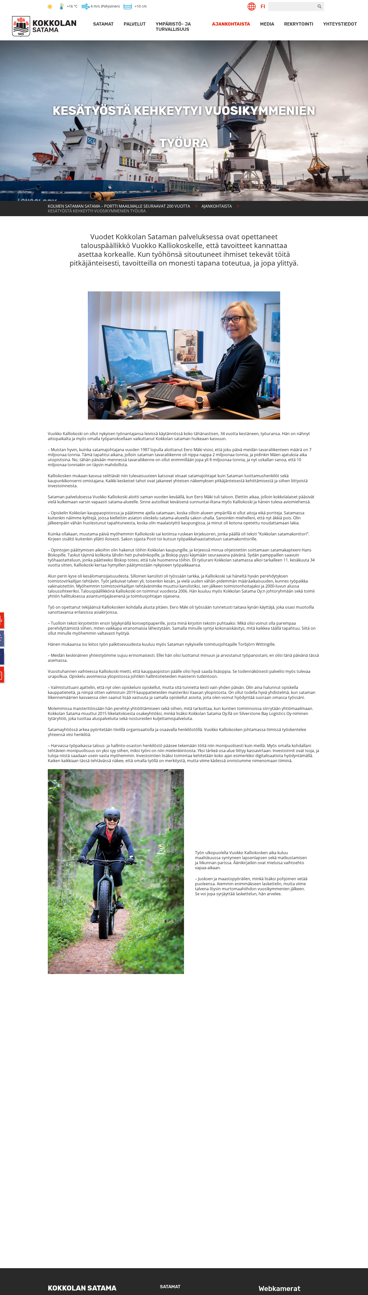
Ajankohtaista (231, 24)
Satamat (103, 24)
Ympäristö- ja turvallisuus (173, 26)
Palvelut (135, 24)
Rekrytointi (298, 24)
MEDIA (267, 24)
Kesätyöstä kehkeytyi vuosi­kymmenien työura (97, 211)
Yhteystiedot (340, 24)
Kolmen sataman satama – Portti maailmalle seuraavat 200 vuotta (119, 206)
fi (263, 7)
